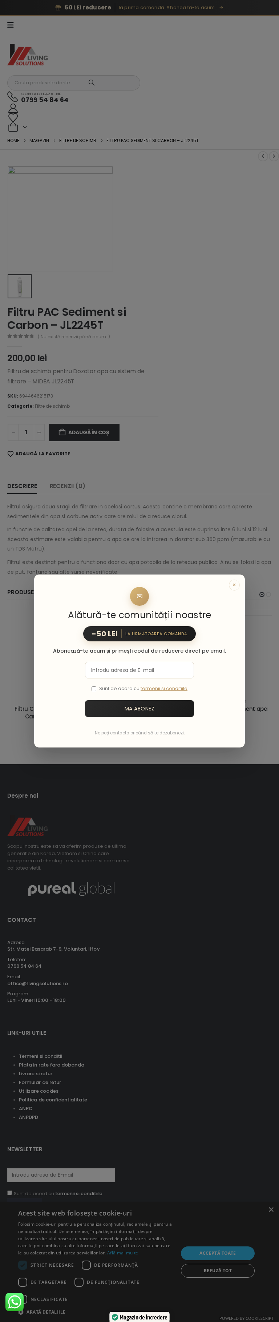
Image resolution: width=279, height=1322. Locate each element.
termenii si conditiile (164, 688)
